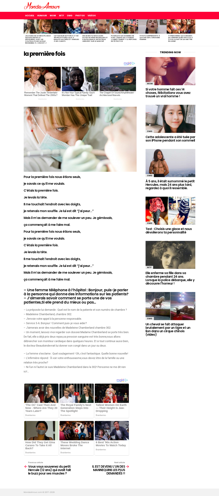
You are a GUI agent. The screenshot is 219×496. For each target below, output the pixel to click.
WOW (53, 15)
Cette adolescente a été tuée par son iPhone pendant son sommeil (170, 139)
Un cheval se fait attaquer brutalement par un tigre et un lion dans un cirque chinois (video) (168, 329)
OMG (69, 15)
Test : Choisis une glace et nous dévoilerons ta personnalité (169, 230)
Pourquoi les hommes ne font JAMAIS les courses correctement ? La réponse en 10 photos (124, 38)
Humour (42, 15)
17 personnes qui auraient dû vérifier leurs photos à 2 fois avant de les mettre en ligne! (180, 38)
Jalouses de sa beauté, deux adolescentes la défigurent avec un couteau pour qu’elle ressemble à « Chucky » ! (38, 39)
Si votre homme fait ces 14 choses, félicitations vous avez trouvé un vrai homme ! (168, 92)
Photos (80, 15)
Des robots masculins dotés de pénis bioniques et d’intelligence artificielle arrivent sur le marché (95, 38)
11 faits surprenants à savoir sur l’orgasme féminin (150, 37)
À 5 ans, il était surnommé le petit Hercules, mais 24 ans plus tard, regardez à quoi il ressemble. (170, 184)
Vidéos (92, 15)
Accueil (29, 15)
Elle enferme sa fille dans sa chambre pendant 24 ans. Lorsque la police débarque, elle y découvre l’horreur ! (170, 278)
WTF (61, 15)
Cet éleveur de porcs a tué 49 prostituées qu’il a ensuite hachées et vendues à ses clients (66, 38)
